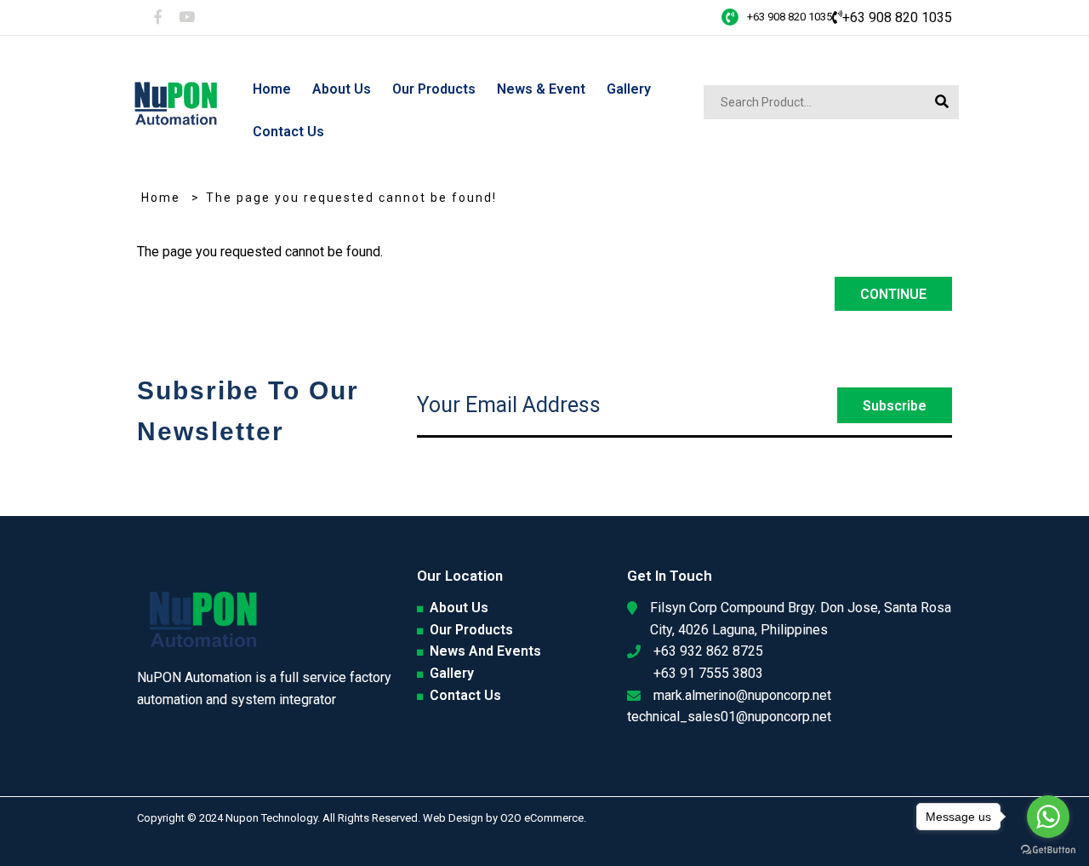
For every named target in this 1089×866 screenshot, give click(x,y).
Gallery (452, 673)
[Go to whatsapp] (1048, 816)
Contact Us (465, 695)
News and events (485, 651)
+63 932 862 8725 (708, 651)
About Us (459, 607)
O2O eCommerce (542, 818)
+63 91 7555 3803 (708, 673)
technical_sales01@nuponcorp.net (729, 716)
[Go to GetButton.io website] (1048, 849)
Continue (893, 294)
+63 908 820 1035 (789, 16)
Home (160, 197)
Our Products (471, 630)
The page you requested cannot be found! (351, 197)
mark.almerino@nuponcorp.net (742, 695)
